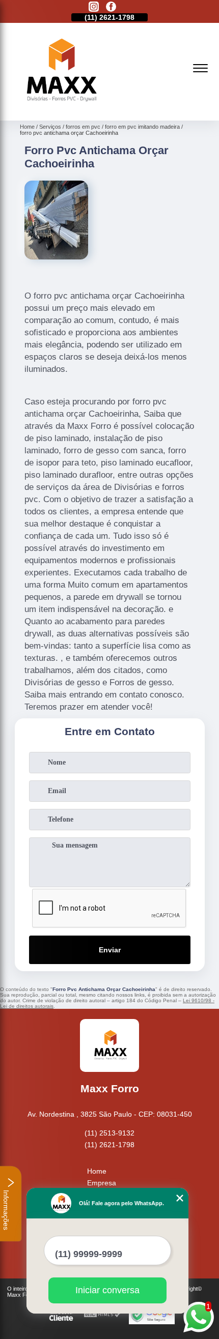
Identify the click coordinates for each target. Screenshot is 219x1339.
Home (96, 1171)
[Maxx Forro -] (59, 109)
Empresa (101, 1183)
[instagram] (94, 7)
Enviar (110, 950)
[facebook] (111, 7)
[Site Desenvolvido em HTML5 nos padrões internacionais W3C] (102, 1315)
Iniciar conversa (107, 1290)
